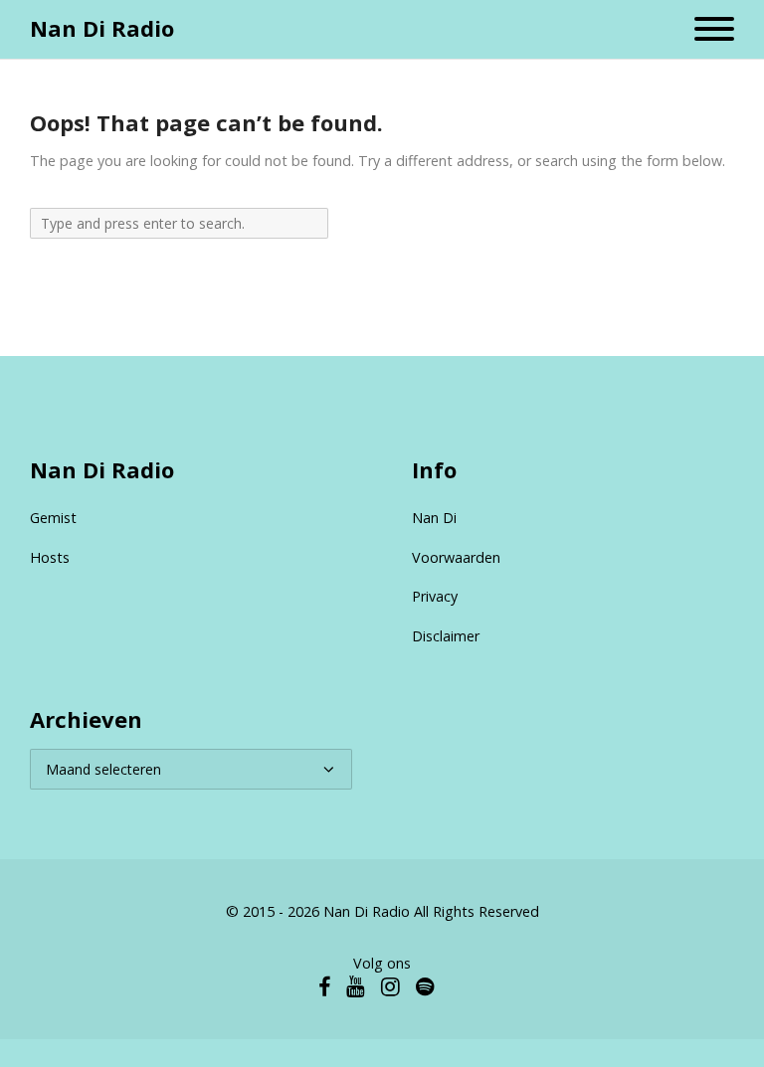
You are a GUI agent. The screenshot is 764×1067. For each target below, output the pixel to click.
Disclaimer (445, 635)
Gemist (53, 517)
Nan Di (434, 517)
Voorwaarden (456, 557)
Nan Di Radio (102, 28)
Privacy (435, 596)
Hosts (50, 557)
